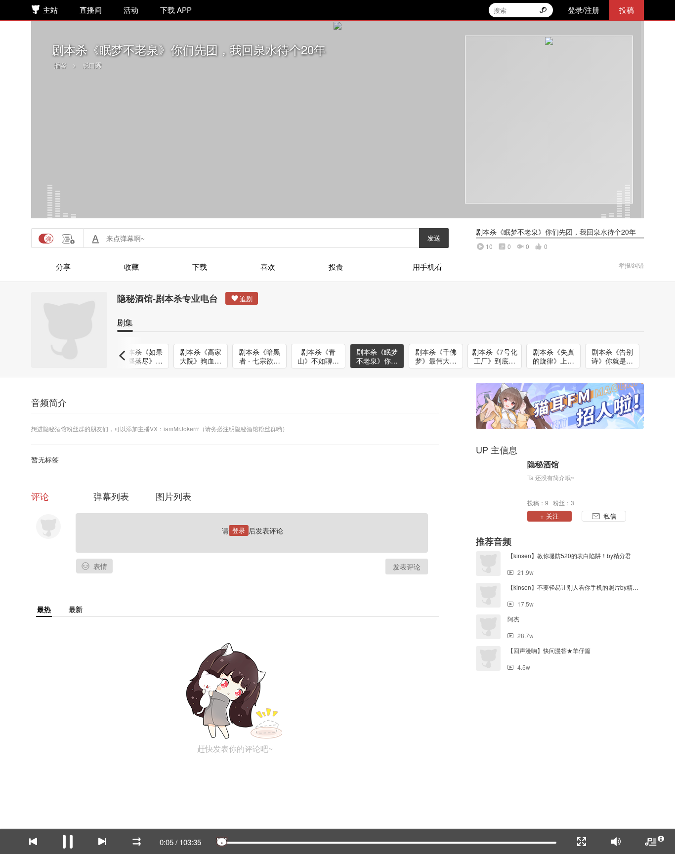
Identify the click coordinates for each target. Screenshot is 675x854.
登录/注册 (583, 9)
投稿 (626, 9)
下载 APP (176, 9)
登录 (238, 530)
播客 (60, 65)
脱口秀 (92, 65)
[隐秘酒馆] (499, 482)
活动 (131, 9)
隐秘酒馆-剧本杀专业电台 (167, 298)
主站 (50, 9)
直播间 (91, 9)
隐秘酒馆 (543, 464)
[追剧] (241, 298)
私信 (609, 516)
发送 (433, 238)
